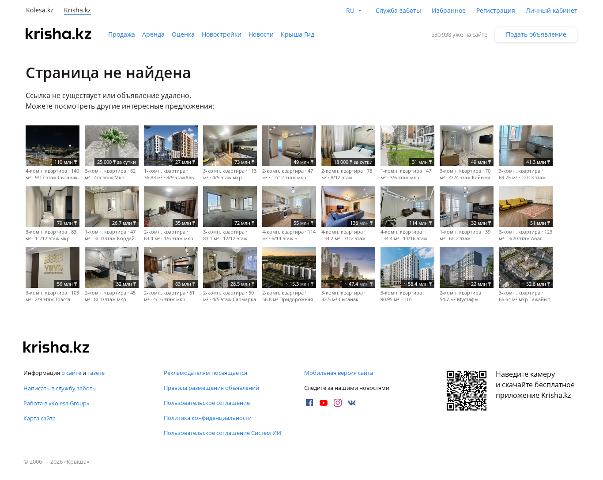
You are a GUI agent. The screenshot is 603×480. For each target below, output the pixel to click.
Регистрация (495, 10)
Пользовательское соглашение (207, 403)
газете (96, 373)
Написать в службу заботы (60, 388)
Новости (261, 34)
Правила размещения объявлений (211, 388)
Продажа (121, 34)
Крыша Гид (297, 34)
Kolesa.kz (39, 10)
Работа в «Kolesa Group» (56, 403)
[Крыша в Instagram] (337, 402)
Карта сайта (39, 418)
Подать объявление (536, 34)
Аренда (153, 34)
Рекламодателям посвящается (205, 373)
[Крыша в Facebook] (309, 402)
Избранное (449, 10)
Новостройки (221, 34)
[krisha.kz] (56, 348)
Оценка (183, 34)
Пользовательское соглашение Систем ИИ (222, 433)
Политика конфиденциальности (208, 418)
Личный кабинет (551, 10)
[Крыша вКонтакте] (352, 402)
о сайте (71, 373)
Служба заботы (398, 10)
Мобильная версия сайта (338, 373)
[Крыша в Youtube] (323, 402)
